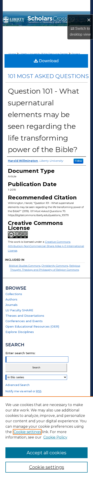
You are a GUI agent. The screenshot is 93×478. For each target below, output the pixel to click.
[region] (46, 437)
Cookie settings (27, 432)
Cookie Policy (55, 437)
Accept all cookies (46, 452)
